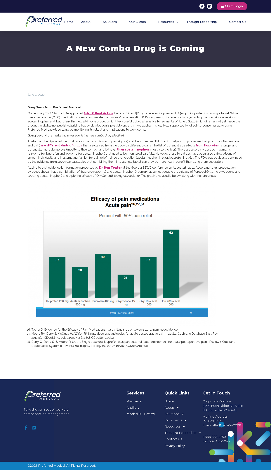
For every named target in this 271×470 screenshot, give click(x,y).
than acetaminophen (133, 149)
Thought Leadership (201, 22)
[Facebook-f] (26, 427)
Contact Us (237, 22)
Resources (166, 22)
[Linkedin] (34, 427)
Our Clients (137, 22)
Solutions (110, 22)
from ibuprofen (207, 145)
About (86, 22)
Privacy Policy (174, 446)
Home (69, 22)
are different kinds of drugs (61, 145)
